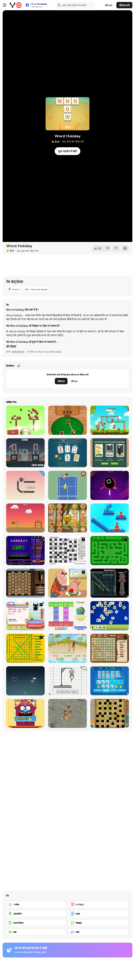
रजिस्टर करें (124, 5)
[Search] (58, 5)
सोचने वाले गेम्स (18, 351)
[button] (11, 346)
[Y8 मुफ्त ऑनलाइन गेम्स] (16, 5)
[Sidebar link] (4, 5)
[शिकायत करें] (116, 248)
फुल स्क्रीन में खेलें (67, 151)
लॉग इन (74, 381)
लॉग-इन (108, 5)
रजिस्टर (61, 381)
